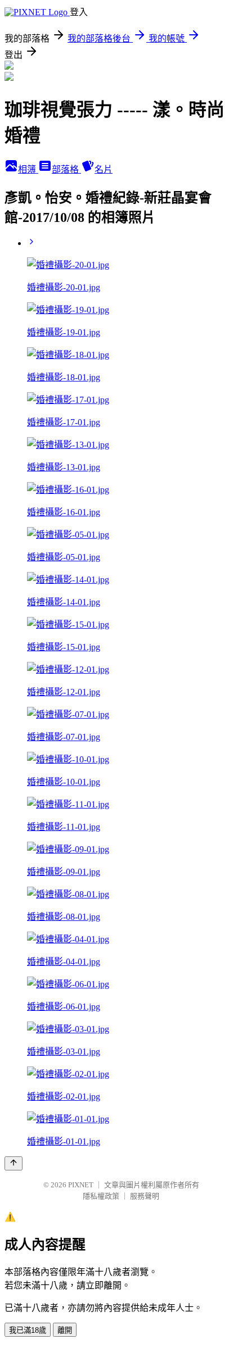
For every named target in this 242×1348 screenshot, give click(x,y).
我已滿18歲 (27, 1330)
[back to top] (14, 1163)
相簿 (28, 169)
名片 (104, 169)
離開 (64, 1330)
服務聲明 (144, 1196)
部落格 (66, 169)
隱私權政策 (101, 1196)
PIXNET (80, 1185)
